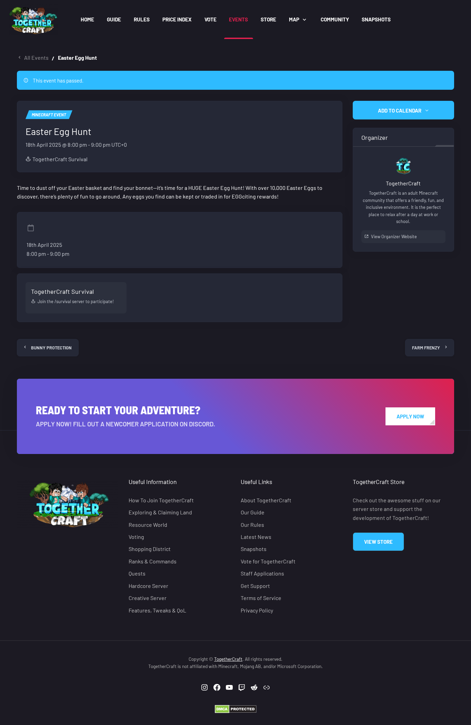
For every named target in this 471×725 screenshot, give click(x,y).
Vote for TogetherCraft (268, 561)
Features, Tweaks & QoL (157, 610)
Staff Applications (262, 573)
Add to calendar (399, 110)
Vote (210, 19)
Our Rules (252, 524)
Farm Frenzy (426, 347)
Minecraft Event (49, 114)
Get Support (255, 585)
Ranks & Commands (153, 561)
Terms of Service (261, 598)
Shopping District (150, 549)
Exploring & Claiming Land (160, 512)
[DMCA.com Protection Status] (236, 708)
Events (238, 19)
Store (268, 19)
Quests (137, 573)
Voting (136, 536)
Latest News (256, 536)
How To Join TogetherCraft (161, 500)
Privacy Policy (257, 610)
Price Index (177, 19)
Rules (142, 19)
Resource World (148, 524)
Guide (114, 19)
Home (87, 19)
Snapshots (376, 19)
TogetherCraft (228, 659)
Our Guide (252, 512)
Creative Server (148, 598)
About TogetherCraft (266, 500)
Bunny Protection (51, 347)
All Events (36, 57)
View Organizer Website (394, 237)
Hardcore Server (148, 585)
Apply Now (410, 416)
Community (335, 19)
